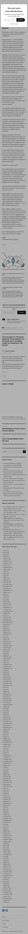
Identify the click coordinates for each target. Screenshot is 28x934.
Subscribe (20, 20)
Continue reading (14, 24)
